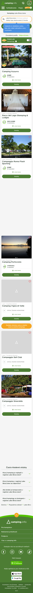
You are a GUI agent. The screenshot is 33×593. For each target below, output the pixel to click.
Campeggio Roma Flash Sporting (13, 162)
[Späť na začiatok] (16, 515)
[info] (16, 41)
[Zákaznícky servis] (23, 3)
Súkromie (28, 584)
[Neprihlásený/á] (29, 3)
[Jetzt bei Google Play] (16, 578)
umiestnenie (17, 80)
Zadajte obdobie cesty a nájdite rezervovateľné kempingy (16, 326)
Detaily (16, 84)
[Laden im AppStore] (16, 574)
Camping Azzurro (10, 71)
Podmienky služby (11, 588)
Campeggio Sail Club (12, 357)
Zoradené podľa (12, 35)
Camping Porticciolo (11, 262)
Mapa (20, 8)
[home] (16, 521)
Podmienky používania (9, 584)
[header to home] (9, 3)
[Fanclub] (28, 8)
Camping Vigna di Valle (13, 306)
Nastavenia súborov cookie (16, 586)
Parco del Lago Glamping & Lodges (15, 116)
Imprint (20, 584)
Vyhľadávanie (11, 8)
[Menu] (3, 8)
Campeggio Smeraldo (12, 401)
